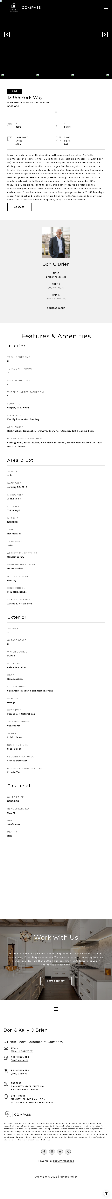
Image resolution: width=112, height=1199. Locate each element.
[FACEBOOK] (44, 1151)
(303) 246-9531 (19, 1073)
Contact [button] (19, 207)
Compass (80, 1123)
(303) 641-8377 (19, 1060)
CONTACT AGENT (56, 308)
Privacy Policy (68, 1176)
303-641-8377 (56, 287)
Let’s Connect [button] (56, 981)
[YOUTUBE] (60, 1151)
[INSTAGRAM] (52, 1151)
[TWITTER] (68, 1151)
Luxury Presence (63, 1160)
